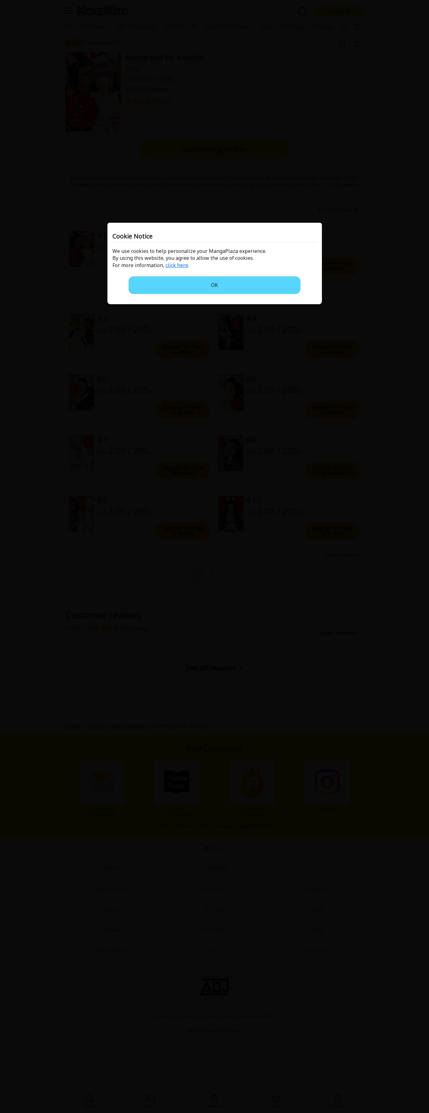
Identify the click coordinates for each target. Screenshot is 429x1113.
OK (214, 285)
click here (177, 265)
